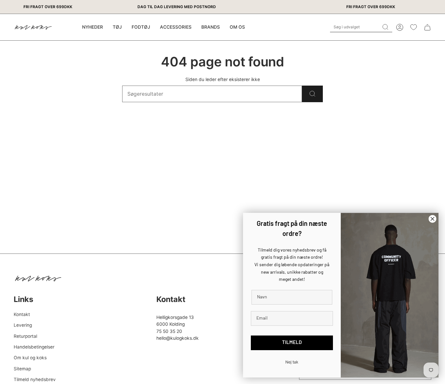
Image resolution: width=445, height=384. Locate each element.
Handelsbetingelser (34, 347)
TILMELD (292, 342)
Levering (23, 325)
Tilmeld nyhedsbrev (35, 379)
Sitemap (22, 368)
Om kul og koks (30, 357)
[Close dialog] (432, 219)
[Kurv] (427, 27)
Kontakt (22, 314)
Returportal (25, 336)
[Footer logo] (38, 278)
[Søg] (312, 94)
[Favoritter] (413, 27)
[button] (117, 27)
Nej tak (291, 362)
